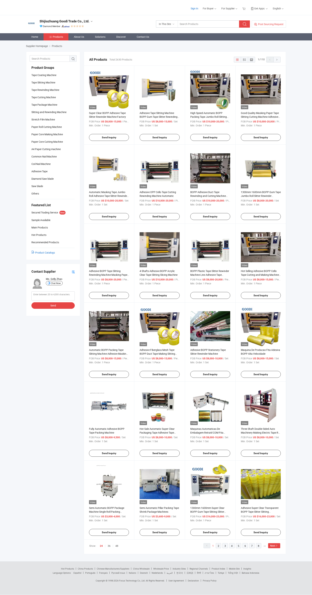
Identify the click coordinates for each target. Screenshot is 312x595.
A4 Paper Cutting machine (46, 149)
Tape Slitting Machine (43, 82)
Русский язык (118, 572)
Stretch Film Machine (43, 119)
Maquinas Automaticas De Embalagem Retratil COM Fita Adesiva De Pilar (206, 432)
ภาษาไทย (209, 572)
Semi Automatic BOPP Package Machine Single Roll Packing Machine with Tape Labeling (106, 511)
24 (101, 545)
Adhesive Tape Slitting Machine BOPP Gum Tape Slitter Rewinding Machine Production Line (158, 116)
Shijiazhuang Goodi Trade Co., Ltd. (64, 21)
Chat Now (56, 283)
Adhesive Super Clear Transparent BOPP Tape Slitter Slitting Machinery (260, 511)
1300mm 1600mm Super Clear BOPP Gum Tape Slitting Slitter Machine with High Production (207, 511)
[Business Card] (73, 271)
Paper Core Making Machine (47, 134)
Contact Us (143, 36)
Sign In (194, 8)
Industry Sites (179, 568)
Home (34, 36)
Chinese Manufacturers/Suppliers (113, 568)
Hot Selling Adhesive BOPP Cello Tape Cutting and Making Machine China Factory (260, 274)
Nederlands (157, 572)
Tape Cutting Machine (43, 97)
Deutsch (144, 572)
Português (90, 572)
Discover (121, 36)
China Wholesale (141, 568)
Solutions (100, 36)
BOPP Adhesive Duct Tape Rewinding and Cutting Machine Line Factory (208, 195)
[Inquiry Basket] (244, 8)
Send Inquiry (109, 137)
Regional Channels (199, 568)
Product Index (218, 568)
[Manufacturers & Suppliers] (49, 7)
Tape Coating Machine (43, 75)
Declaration (193, 580)
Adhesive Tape (39, 171)
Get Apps (259, 8)
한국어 (179, 572)
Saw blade (37, 186)
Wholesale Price (161, 568)
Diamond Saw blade (42, 178)
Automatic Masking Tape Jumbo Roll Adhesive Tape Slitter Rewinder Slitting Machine (108, 195)
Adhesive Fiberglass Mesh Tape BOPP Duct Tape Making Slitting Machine (157, 353)
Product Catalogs (45, 252)
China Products (85, 568)
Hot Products (67, 568)
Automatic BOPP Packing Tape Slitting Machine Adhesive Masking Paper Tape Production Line (108, 353)
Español (77, 572)
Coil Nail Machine (41, 164)
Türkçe (221, 572)
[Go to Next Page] (277, 59)
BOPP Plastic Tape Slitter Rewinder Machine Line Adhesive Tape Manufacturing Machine (209, 274)
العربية (170, 572)
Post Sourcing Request (270, 24)
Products (58, 36)
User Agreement (176, 580)
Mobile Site (234, 568)
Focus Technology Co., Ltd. (132, 580)
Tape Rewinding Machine (45, 90)
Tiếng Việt (233, 572)
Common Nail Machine (44, 156)
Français (103, 572)
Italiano (132, 572)
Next (272, 545)
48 (116, 546)
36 (109, 546)
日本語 (190, 572)
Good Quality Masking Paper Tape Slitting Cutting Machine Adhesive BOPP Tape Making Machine (260, 116)
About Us (79, 36)
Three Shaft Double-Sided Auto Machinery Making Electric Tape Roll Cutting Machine (261, 432)
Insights (247, 568)
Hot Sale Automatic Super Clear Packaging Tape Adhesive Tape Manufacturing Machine (157, 432)
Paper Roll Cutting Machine (46, 127)
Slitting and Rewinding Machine (48, 112)
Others (35, 193)
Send (53, 305)
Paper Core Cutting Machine (47, 141)
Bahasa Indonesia (250, 572)
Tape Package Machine (44, 104)
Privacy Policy (209, 580)
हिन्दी (199, 572)
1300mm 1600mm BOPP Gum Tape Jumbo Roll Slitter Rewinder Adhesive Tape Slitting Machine (261, 195)
